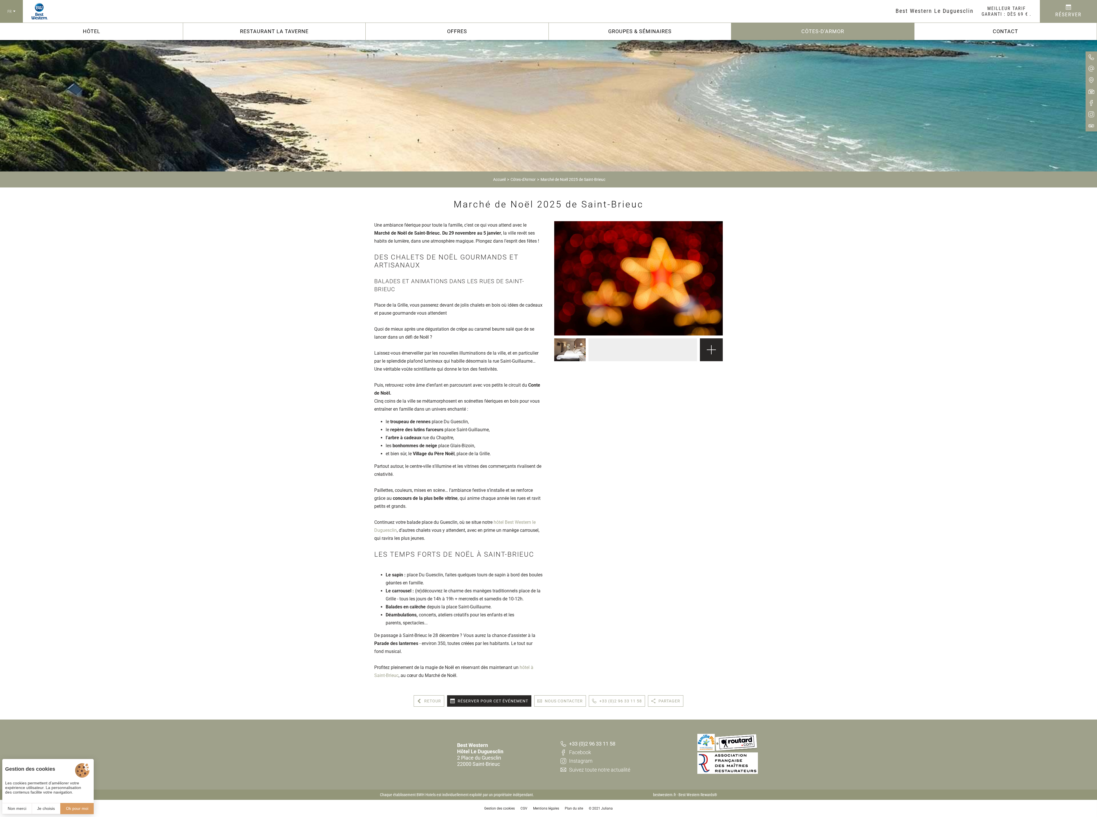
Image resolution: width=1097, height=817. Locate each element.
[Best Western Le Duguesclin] (35, 11)
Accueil (499, 179)
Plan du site (574, 808)
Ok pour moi (77, 808)
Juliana (607, 808)
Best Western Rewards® (697, 794)
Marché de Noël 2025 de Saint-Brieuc (573, 179)
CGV (524, 808)
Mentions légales (546, 808)
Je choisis (46, 808)
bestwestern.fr (664, 794)
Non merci (17, 808)
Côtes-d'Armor (523, 179)
